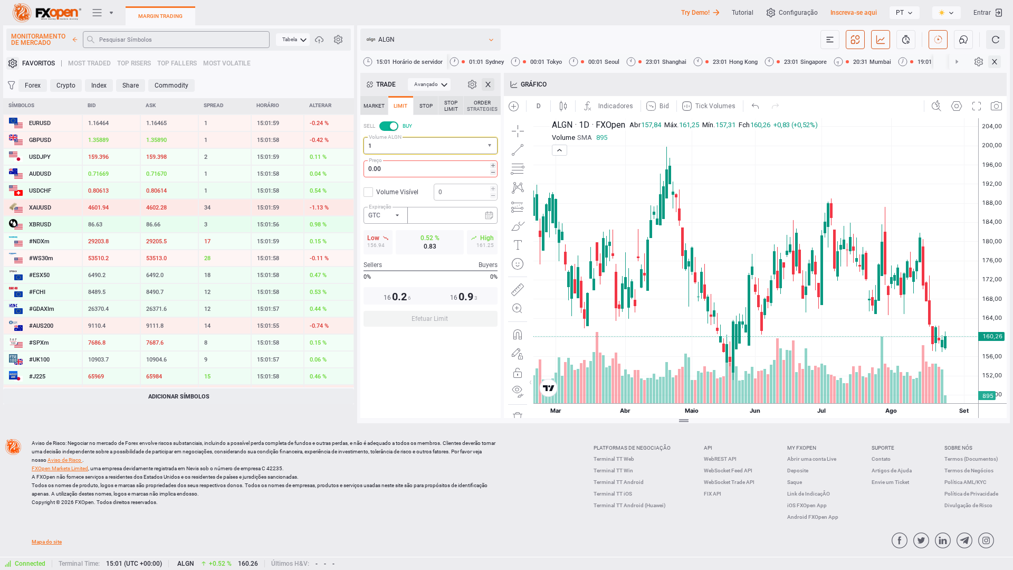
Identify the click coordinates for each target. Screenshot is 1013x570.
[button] (491, 146)
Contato (881, 459)
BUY (407, 126)
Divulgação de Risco (968, 505)
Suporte (883, 448)
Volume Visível (397, 192)
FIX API (712, 494)
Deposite (797, 470)
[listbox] (905, 12)
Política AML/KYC (965, 482)
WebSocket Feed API (728, 470)
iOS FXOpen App (807, 505)
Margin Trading (160, 16)
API (708, 448)
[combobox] (431, 145)
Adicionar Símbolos (178, 396)
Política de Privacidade (971, 494)
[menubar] (293, 39)
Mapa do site (47, 542)
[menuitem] (293, 39)
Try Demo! (695, 12)
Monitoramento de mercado (38, 39)
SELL (369, 126)
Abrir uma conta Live (811, 459)
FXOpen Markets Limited (60, 468)
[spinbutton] (431, 168)
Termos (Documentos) (971, 459)
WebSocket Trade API (729, 482)
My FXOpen (801, 448)
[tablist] (430, 214)
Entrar (982, 12)
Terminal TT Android (619, 482)
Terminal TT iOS (613, 494)
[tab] (374, 105)
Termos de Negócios (968, 470)
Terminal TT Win (613, 470)
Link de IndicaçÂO (808, 494)
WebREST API (720, 459)
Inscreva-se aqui (853, 12)
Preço (375, 160)
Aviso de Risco (64, 460)
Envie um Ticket (890, 482)
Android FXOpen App (812, 517)
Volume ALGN (385, 137)
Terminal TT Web (614, 459)
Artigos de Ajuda (892, 470)
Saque (794, 482)
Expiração (380, 207)
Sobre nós (958, 448)
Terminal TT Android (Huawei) (630, 505)
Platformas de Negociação (632, 448)
